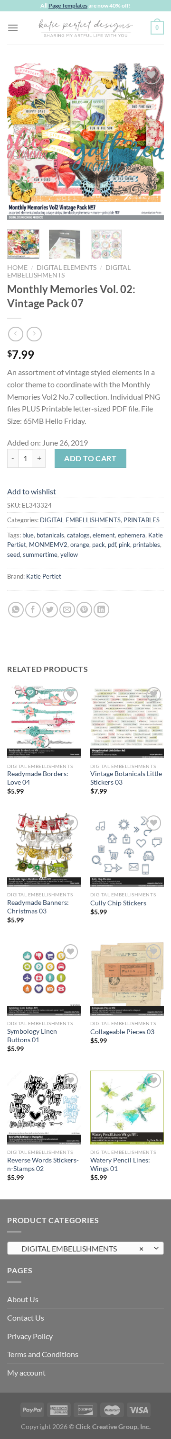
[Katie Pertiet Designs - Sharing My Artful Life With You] (85, 28)
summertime (40, 554)
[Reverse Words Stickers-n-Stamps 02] (44, 1107)
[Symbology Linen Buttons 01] (44, 978)
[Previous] (22, 141)
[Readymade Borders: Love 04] (44, 721)
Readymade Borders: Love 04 (37, 778)
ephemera (131, 535)
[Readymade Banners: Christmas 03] (44, 849)
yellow (69, 554)
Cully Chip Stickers (118, 903)
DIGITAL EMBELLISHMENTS (80, 520)
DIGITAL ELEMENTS (66, 267)
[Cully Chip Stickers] (127, 849)
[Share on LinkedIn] (101, 609)
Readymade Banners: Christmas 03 (38, 907)
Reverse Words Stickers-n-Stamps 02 (43, 1164)
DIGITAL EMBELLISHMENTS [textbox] (80, 1248)
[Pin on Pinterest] (84, 609)
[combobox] (85, 1248)
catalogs (78, 535)
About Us (22, 1299)
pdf (112, 544)
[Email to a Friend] (67, 609)
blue (28, 535)
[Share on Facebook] (33, 609)
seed (13, 554)
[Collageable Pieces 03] (127, 978)
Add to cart (90, 458)
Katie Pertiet (43, 576)
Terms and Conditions (42, 1354)
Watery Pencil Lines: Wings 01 (120, 1164)
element (104, 535)
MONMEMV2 (48, 544)
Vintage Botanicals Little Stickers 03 (126, 778)
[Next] (148, 141)
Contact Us (25, 1317)
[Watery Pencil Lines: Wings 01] (127, 1107)
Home (17, 267)
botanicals (50, 535)
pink (124, 544)
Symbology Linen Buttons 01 (32, 1036)
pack (98, 544)
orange (79, 544)
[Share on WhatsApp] (16, 609)
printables (146, 544)
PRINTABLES (142, 520)
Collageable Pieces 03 (122, 1032)
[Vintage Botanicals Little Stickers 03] (127, 721)
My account (26, 1372)
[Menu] (13, 27)
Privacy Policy (30, 1336)
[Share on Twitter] (50, 609)
